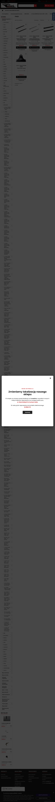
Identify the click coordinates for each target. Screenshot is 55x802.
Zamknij (27, 412)
